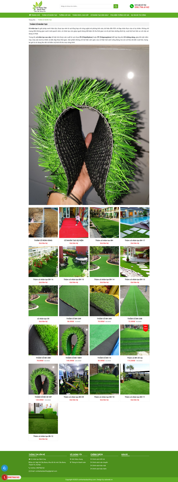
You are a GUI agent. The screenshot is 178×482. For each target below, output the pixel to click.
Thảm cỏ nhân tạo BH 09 (74, 397)
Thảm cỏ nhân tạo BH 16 (43, 279)
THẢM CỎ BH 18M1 (74, 358)
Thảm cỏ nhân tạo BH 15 (74, 279)
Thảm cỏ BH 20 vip (135, 358)
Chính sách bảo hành (99, 469)
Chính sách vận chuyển (100, 462)
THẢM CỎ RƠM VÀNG (43, 240)
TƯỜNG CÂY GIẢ (64, 15)
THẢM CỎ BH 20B (134, 319)
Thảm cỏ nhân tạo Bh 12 (43, 436)
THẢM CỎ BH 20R (73, 319)
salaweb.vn (108, 480)
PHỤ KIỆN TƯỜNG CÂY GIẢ (119, 15)
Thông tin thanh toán (78, 462)
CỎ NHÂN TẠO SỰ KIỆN (73, 240)
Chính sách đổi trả (98, 459)
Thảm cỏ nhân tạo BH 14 (104, 279)
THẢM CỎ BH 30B (43, 358)
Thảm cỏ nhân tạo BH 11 (135, 397)
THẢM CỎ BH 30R (104, 319)
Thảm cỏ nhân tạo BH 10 (104, 397)
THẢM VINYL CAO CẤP (80, 15)
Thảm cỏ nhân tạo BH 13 (135, 279)
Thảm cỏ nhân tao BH (104, 240)
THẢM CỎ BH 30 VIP (43, 397)
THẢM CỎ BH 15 (104, 358)
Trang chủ (35, 15)
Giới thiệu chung (77, 459)
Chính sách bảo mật (99, 465)
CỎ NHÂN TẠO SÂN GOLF (99, 15)
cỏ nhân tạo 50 (43, 319)
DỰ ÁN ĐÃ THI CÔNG (138, 15)
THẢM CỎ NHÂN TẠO (49, 15)
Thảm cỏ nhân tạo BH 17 (135, 240)
